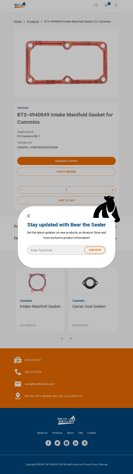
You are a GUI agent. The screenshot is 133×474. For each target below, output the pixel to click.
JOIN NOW (94, 250)
